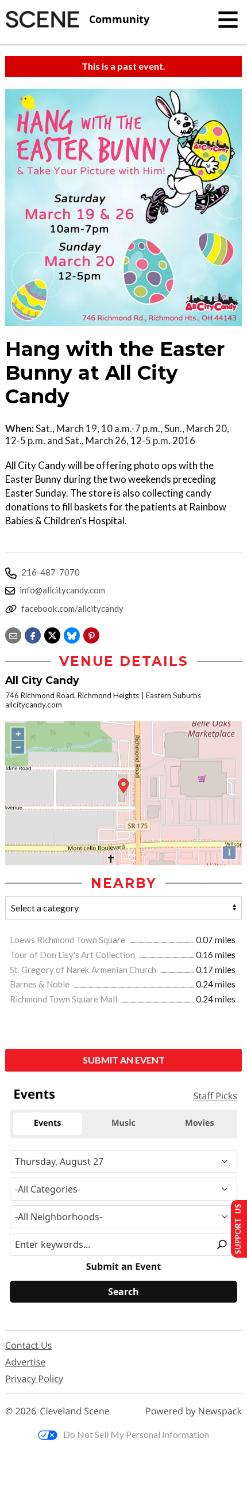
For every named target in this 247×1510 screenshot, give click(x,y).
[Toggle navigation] (228, 19)
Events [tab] (47, 1123)
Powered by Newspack (193, 1411)
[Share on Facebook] (33, 634)
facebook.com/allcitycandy (72, 608)
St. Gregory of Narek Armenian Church (84, 969)
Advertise (25, 1362)
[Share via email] (13, 634)
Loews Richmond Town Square (68, 939)
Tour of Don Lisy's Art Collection (73, 954)
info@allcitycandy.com (62, 590)
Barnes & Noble (40, 984)
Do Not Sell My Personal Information (136, 1434)
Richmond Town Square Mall (64, 999)
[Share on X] (52, 634)
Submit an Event (124, 1059)
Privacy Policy (34, 1378)
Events (34, 1094)
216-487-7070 (50, 572)
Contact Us (28, 1345)
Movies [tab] (199, 1123)
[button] (91, 634)
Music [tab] (123, 1123)
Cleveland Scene (75, 1411)
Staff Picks (215, 1095)
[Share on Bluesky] (72, 634)
